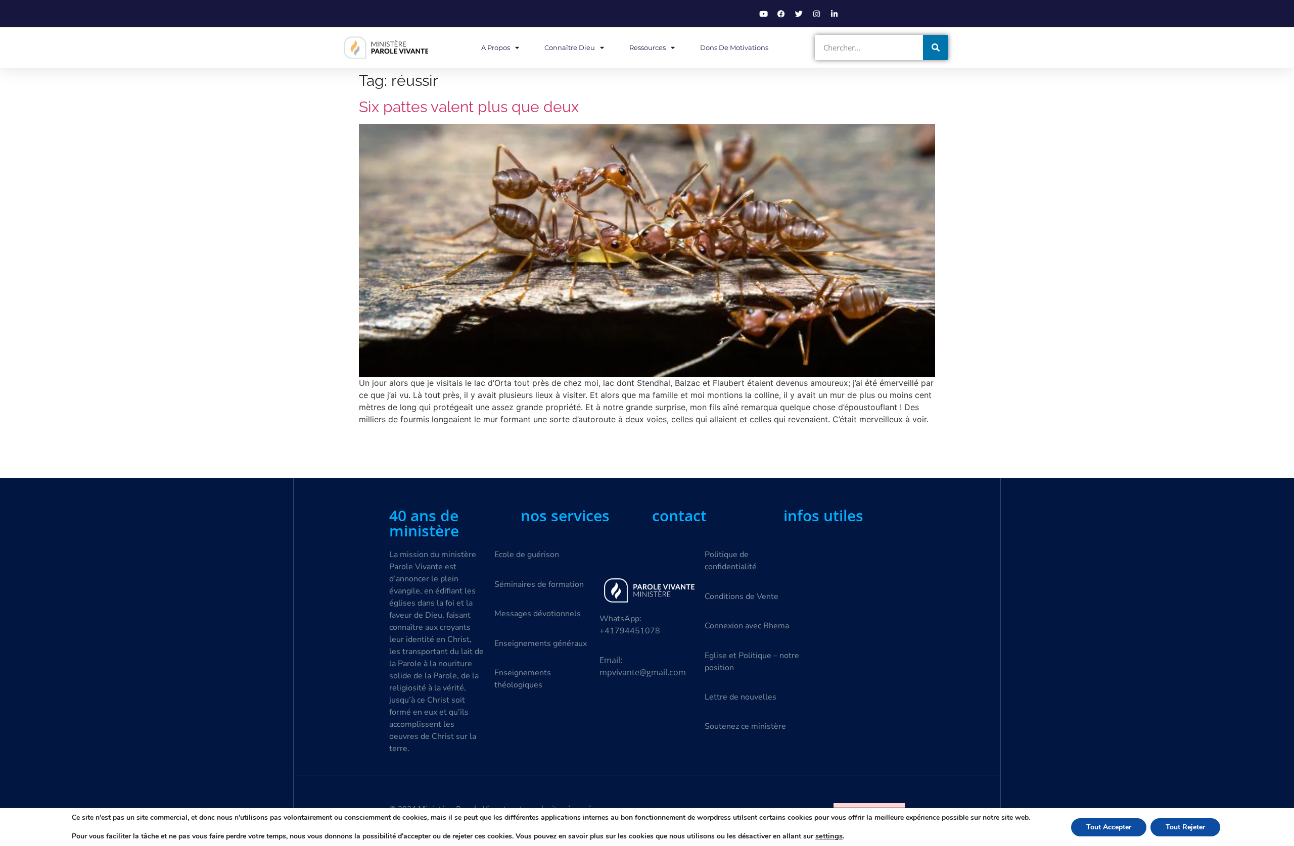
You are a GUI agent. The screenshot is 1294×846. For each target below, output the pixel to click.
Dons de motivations (734, 47)
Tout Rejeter (1185, 827)
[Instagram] (816, 13)
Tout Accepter (1108, 827)
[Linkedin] (834, 13)
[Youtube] (763, 13)
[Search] (935, 47)
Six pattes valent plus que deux (469, 107)
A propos (495, 47)
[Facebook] (781, 13)
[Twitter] (798, 13)
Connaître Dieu (569, 47)
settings (829, 835)
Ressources (647, 47)
